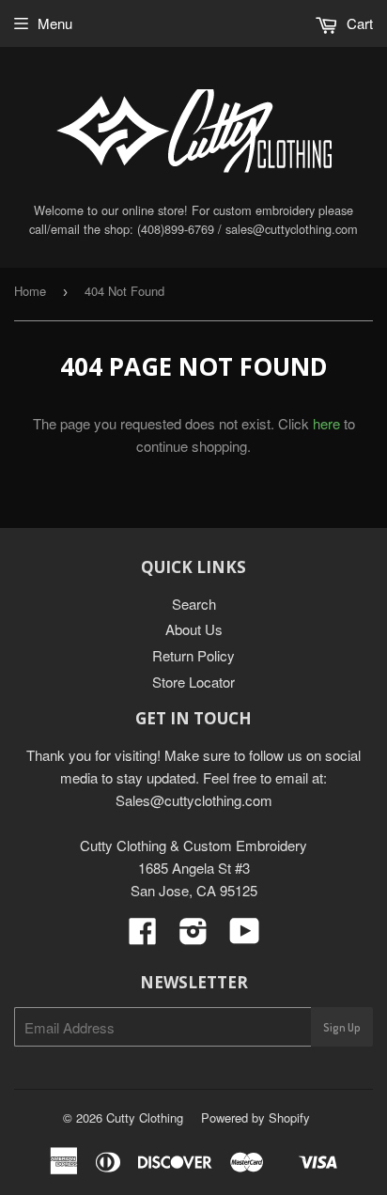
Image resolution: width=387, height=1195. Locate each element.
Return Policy (193, 655)
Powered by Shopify (255, 1117)
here (326, 423)
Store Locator (193, 681)
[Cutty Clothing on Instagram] (193, 936)
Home (30, 291)
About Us (194, 629)
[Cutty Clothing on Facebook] (143, 936)
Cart (358, 23)
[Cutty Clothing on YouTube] (244, 936)
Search (194, 603)
